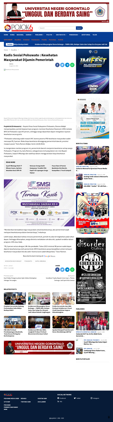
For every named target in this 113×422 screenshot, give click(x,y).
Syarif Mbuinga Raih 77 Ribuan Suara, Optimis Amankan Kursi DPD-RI (14, 168)
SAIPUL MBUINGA (40, 261)
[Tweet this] (62, 65)
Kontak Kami (42, 398)
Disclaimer (42, 402)
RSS (61, 402)
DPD (85, 340)
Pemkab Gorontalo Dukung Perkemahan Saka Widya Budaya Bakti (14, 308)
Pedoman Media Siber (11, 398)
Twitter (78, 398)
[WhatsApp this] (72, 65)
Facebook (63, 398)
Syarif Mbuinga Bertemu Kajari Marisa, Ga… (95, 343)
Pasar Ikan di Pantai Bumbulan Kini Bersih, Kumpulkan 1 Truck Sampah (61, 168)
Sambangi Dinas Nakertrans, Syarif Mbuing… (94, 352)
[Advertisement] (39, 371)
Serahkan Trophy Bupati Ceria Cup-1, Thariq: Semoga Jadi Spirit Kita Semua (60, 278)
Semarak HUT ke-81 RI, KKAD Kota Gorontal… (89, 335)
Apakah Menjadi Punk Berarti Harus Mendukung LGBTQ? (62, 331)
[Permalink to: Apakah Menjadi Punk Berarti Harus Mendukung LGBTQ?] (63, 322)
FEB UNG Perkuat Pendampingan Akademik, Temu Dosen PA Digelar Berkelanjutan (13, 333)
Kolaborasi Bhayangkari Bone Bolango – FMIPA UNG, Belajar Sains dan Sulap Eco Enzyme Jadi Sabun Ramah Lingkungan (62, 44)
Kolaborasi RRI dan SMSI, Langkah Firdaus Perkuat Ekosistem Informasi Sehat (38, 332)
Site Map (7, 402)
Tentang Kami (26, 402)
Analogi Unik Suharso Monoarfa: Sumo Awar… (96, 178)
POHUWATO (28, 261)
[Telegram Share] (67, 65)
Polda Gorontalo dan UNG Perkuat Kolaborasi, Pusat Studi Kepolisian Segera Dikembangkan (62, 309)
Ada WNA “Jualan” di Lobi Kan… (96, 186)
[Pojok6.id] (18, 28)
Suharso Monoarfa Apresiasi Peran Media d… (91, 170)
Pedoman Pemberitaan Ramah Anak (11, 407)
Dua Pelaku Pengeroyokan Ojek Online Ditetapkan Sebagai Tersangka (20, 278)
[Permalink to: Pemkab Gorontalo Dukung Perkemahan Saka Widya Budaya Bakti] (15, 298)
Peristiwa (85, 166)
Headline (79, 166)
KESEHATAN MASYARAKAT (13, 261)
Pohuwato (96, 340)
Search (79, 28)
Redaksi (23, 398)
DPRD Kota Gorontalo (83, 332)
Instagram (96, 398)
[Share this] (57, 65)
